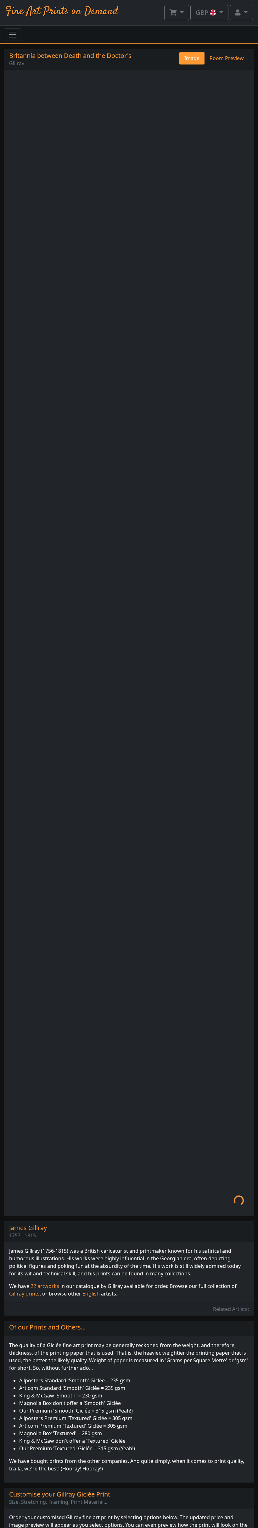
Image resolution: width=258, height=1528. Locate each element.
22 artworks (45, 1286)
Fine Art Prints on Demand (61, 11)
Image (191, 58)
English (91, 1293)
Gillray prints (24, 1293)
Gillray (16, 63)
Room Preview (227, 58)
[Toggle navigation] (12, 34)
